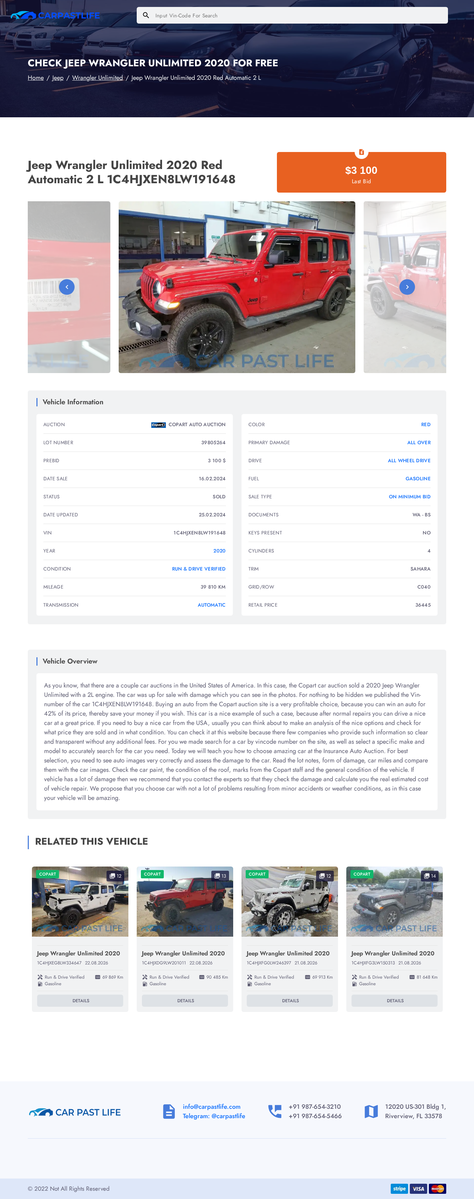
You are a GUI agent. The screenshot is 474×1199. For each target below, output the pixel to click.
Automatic (212, 604)
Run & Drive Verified (199, 568)
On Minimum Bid (410, 496)
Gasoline (418, 478)
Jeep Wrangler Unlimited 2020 (78, 953)
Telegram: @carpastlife (214, 1116)
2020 (219, 550)
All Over (419, 442)
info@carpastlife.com (211, 1106)
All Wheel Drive (409, 460)
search (146, 15)
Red (426, 424)
